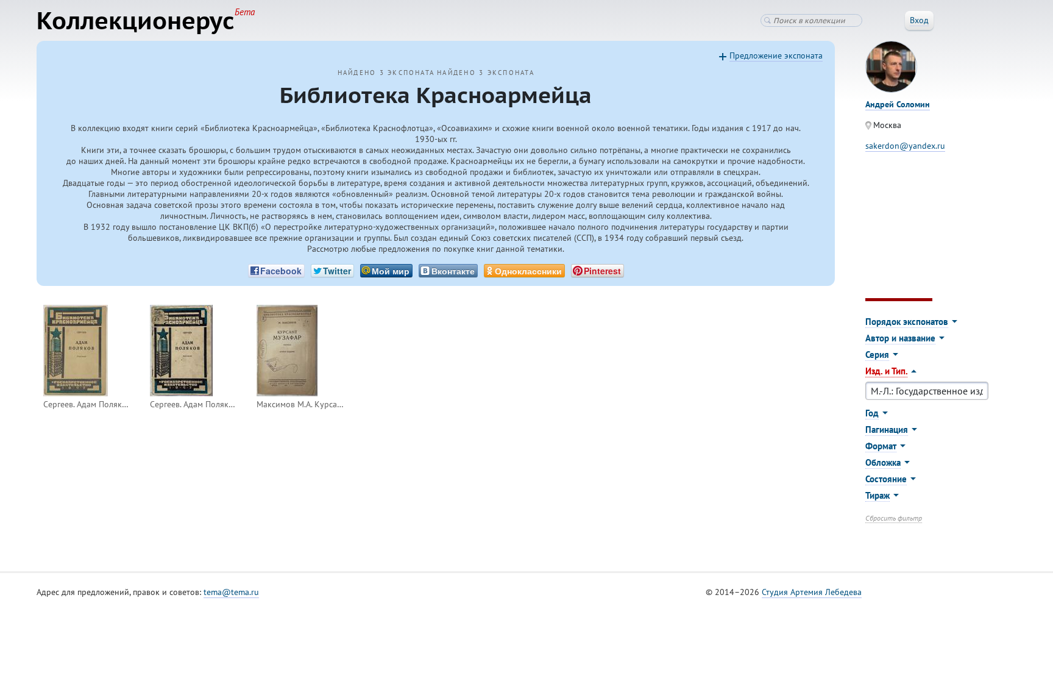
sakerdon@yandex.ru (905, 145)
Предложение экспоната (776, 55)
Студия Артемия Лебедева (812, 592)
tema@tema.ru (231, 592)
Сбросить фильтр (893, 517)
